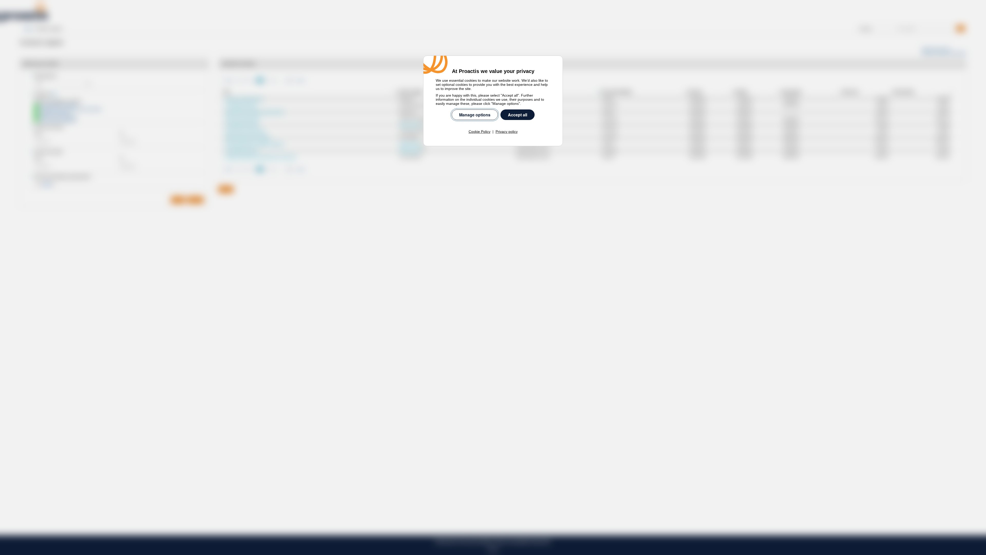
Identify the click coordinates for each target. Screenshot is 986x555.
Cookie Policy (479, 132)
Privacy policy (507, 132)
